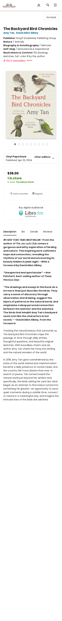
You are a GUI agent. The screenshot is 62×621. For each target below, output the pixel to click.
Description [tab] (9, 231)
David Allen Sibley (27, 32)
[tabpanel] (31, 323)
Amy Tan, (9, 32)
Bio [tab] (23, 231)
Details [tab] (34, 231)
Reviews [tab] (47, 231)
